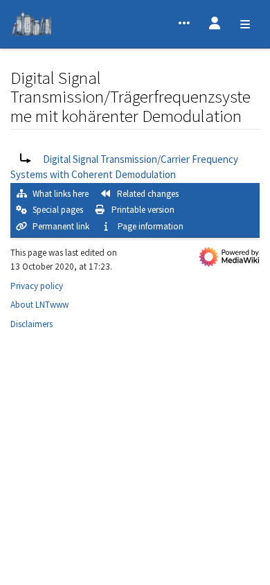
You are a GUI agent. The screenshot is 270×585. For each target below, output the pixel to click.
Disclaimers (31, 324)
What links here (61, 194)
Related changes (148, 194)
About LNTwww (39, 305)
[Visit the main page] (31, 26)
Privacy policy (36, 286)
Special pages (58, 210)
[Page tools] (184, 24)
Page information (150, 226)
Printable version (142, 210)
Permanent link (61, 226)
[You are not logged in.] (214, 24)
